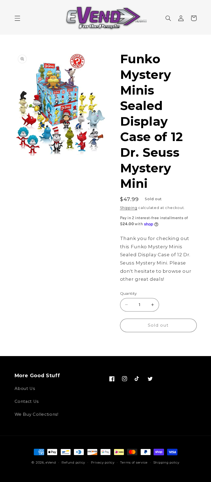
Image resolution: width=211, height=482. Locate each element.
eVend (51, 462)
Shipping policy (166, 462)
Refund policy (73, 462)
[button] (17, 18)
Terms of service (134, 462)
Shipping (128, 208)
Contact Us (27, 401)
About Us (25, 388)
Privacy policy (103, 462)
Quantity (128, 293)
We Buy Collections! (37, 414)
